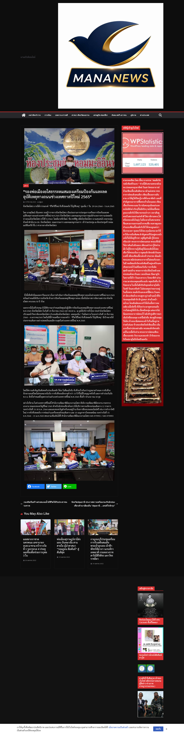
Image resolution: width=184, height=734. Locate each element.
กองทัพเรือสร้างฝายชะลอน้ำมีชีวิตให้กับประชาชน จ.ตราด (45, 504)
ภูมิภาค (133, 115)
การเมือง (48, 115)
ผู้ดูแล (41, 202)
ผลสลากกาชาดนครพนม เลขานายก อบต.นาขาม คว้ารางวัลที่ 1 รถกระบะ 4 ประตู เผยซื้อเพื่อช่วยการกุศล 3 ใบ (35, 547)
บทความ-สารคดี (61, 115)
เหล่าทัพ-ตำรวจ (35, 115)
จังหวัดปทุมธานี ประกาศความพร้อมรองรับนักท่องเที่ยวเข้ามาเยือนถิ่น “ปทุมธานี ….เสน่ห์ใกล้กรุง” (93, 504)
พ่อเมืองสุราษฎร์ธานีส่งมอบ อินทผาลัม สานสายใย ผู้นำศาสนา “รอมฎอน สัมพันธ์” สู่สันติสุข (68, 546)
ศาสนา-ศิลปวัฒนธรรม (80, 115)
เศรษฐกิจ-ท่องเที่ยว (100, 115)
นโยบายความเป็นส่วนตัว (119, 727)
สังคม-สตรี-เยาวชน (119, 115)
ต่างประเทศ (144, 115)
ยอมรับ (158, 729)
